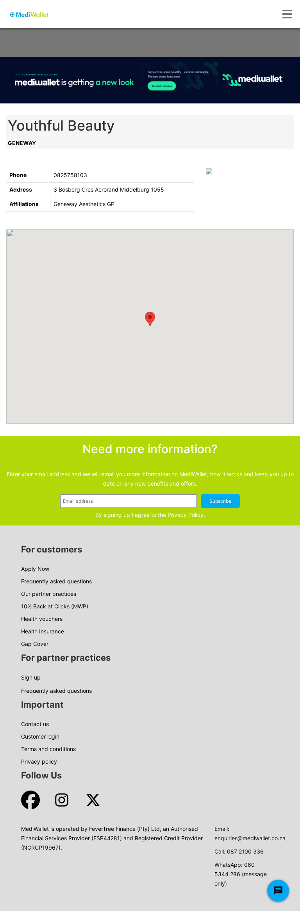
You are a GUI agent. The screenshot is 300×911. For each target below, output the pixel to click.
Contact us (35, 724)
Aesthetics (92, 204)
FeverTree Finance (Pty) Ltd (124, 828)
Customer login (40, 736)
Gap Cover (34, 643)
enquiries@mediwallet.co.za (250, 838)
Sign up (31, 677)
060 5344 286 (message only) (240, 874)
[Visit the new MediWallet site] (150, 80)
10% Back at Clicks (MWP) (54, 606)
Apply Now (35, 568)
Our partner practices (48, 593)
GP (110, 204)
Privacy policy (39, 761)
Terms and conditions (48, 749)
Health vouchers (41, 618)
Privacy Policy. (186, 514)
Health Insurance (42, 631)
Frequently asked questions (56, 581)
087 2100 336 (245, 851)
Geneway (22, 143)
